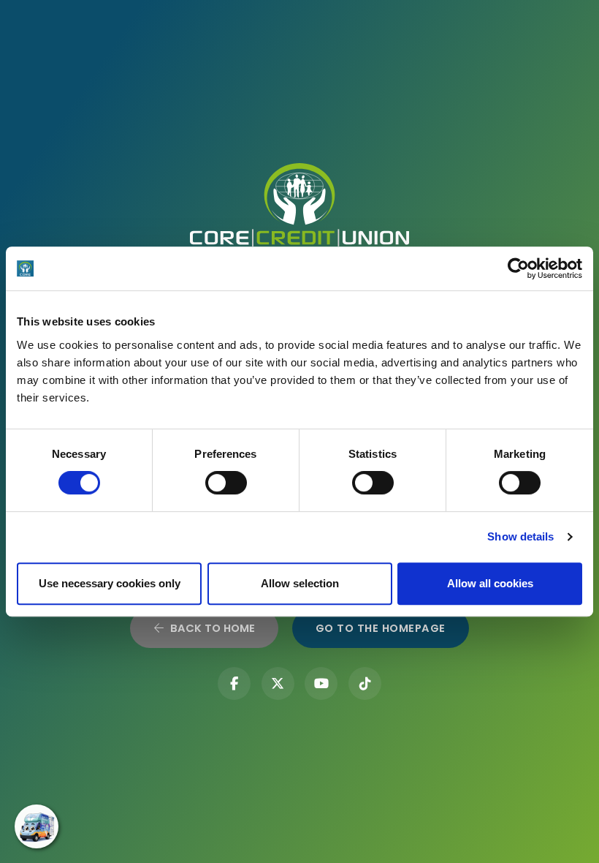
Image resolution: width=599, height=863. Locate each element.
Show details (520, 536)
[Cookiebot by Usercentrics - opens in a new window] (518, 268)
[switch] (226, 482)
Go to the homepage (381, 628)
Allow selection (300, 583)
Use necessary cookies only (109, 583)
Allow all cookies (490, 583)
